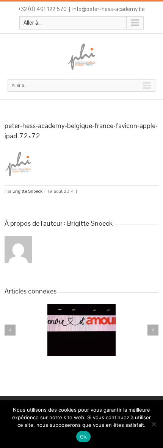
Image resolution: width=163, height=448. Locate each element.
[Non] (153, 424)
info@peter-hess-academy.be (108, 8)
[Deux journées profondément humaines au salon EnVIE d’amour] (81, 330)
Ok (83, 437)
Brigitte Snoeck (27, 191)
